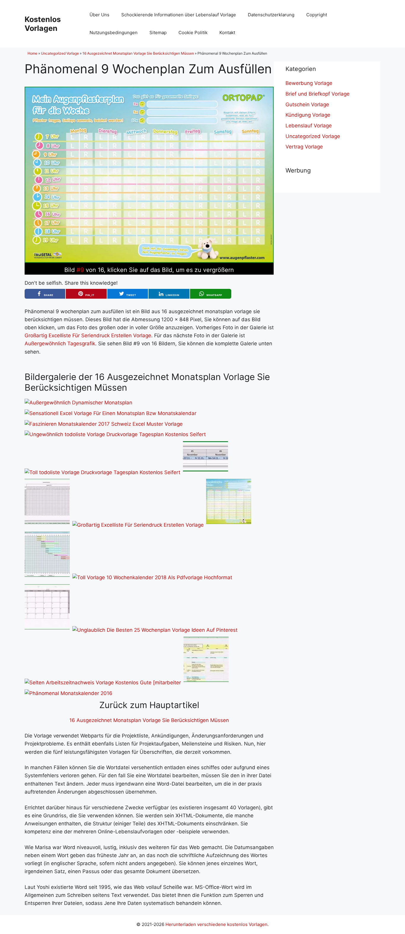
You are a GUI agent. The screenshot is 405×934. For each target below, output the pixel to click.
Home (32, 53)
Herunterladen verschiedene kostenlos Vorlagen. (217, 924)
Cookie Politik (193, 32)
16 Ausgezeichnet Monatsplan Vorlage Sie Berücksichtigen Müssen (138, 53)
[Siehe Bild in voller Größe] (149, 261)
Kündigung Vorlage (308, 115)
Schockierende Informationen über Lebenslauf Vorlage (178, 15)
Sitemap (158, 32)
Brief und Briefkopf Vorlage (318, 94)
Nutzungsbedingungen (114, 32)
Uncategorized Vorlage (60, 53)
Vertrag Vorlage (304, 147)
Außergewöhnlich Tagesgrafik (60, 343)
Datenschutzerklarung (271, 15)
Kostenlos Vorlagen (43, 24)
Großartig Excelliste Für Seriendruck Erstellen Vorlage (88, 335)
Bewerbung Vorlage (309, 83)
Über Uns (99, 15)
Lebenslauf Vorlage (309, 126)
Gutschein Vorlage (307, 104)
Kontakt (227, 32)
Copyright (316, 15)
